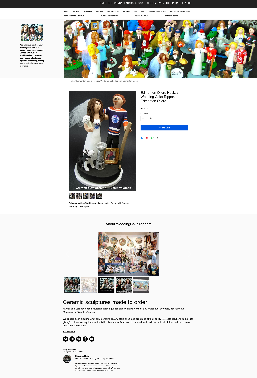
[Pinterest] (78, 339)
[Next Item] (189, 254)
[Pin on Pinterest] (147, 138)
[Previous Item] (67, 254)
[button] (69, 331)
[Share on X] (157, 138)
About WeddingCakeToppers (129, 224)
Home (72, 81)
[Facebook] (85, 339)
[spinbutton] (146, 118)
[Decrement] (142, 118)
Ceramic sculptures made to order (105, 302)
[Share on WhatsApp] (152, 138)
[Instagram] (72, 339)
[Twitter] (65, 339)
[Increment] (150, 118)
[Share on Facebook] (142, 138)
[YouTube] (91, 339)
